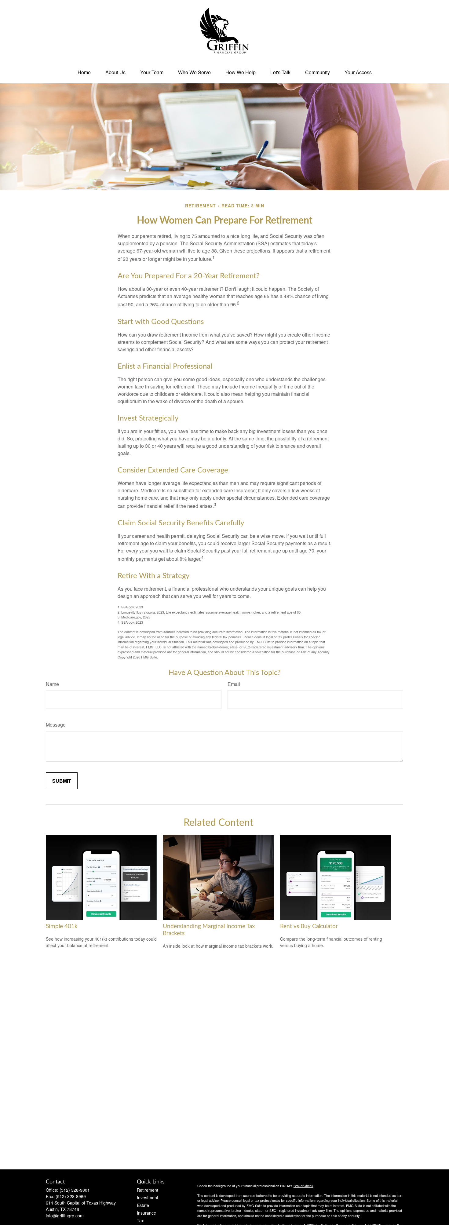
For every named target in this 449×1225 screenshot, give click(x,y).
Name (52, 683)
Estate (143, 1205)
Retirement (147, 1190)
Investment (147, 1197)
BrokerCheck (303, 1185)
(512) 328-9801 (75, 1190)
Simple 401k (62, 926)
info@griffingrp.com (65, 1215)
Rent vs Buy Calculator (309, 926)
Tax (140, 1220)
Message (56, 724)
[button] (84, 72)
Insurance (146, 1213)
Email (234, 683)
